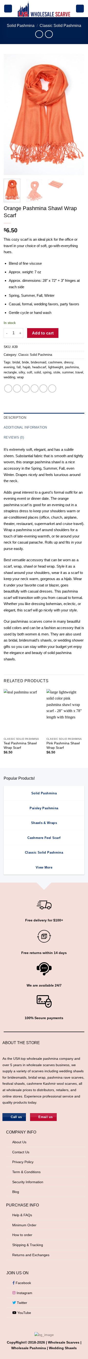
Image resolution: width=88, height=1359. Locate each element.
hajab (26, 367)
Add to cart (43, 333)
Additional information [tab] (25, 427)
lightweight (55, 367)
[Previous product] (49, 34)
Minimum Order (24, 1225)
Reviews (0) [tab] (14, 437)
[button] (8, 9)
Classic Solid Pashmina (60, 26)
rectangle (10, 372)
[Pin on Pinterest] (43, 388)
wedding (9, 377)
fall (19, 367)
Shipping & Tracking (27, 1245)
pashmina (72, 367)
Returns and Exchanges (30, 1255)
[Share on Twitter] (26, 388)
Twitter (21, 1303)
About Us (19, 1142)
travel (79, 372)
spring (47, 372)
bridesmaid (38, 362)
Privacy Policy (22, 1162)
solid (37, 372)
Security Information (27, 1182)
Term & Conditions (26, 1172)
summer (67, 372)
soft (29, 372)
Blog (15, 1192)
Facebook (23, 1283)
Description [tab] (15, 417)
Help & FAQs (22, 1215)
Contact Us (20, 1152)
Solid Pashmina (20, 26)
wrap (20, 377)
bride (25, 362)
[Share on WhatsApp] (8, 388)
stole (56, 372)
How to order (22, 1235)
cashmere (55, 362)
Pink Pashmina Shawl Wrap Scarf (63, 745)
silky (22, 372)
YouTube (23, 1313)
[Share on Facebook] (17, 388)
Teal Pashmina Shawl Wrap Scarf (20, 745)
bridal (16, 362)
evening (9, 367)
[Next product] (39, 34)
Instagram (24, 1293)
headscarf (39, 367)
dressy (68, 362)
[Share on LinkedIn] (52, 388)
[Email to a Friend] (35, 388)
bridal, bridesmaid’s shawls (30, 640)
